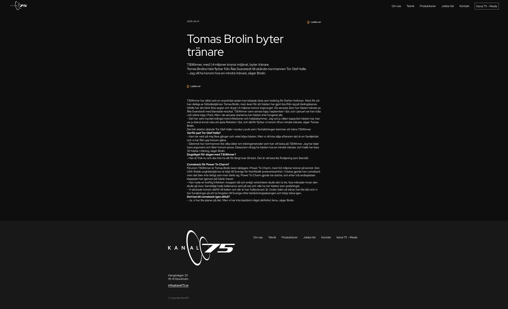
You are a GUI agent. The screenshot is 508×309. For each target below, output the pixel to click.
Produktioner (428, 6)
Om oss (396, 6)
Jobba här (447, 6)
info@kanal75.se (178, 285)
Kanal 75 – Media (486, 6)
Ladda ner (316, 22)
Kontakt (464, 6)
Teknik (410, 6)
